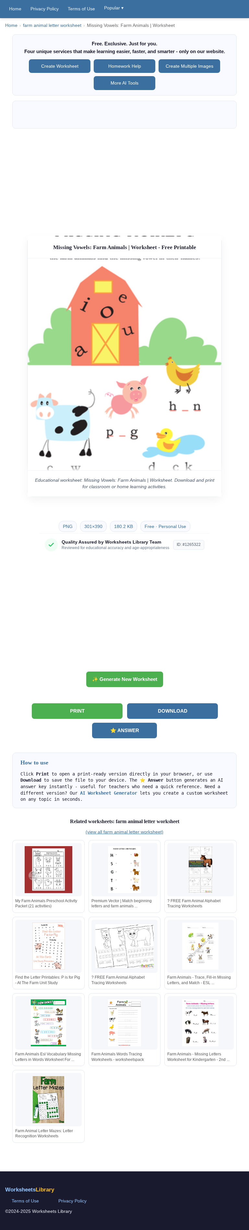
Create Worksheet (59, 66)
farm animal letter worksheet (52, 25)
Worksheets (29, 1190)
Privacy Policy (44, 8)
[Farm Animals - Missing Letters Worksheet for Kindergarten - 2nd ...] (200, 1022)
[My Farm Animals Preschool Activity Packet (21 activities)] (48, 869)
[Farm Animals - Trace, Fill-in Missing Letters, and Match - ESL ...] (200, 946)
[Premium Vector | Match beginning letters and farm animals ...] (124, 869)
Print (77, 711)
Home (15, 8)
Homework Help (124, 66)
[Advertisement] (125, 179)
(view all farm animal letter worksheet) (124, 831)
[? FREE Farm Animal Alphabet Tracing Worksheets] (200, 869)
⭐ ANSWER (124, 730)
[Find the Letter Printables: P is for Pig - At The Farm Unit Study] (48, 946)
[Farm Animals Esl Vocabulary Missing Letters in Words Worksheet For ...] (48, 1022)
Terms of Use (81, 8)
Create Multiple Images (189, 66)
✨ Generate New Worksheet (124, 679)
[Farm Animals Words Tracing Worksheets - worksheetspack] (124, 1022)
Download (172, 711)
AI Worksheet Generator (108, 793)
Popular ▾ (114, 7)
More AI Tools (124, 83)
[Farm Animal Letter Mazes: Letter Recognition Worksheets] (48, 1099)
